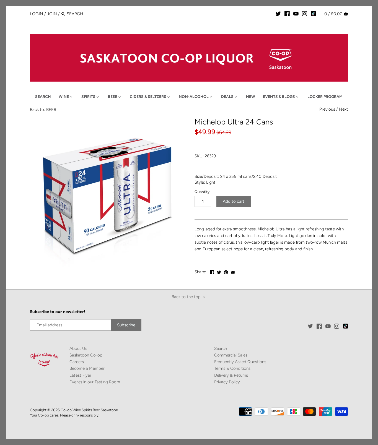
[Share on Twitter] (219, 271)
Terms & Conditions (232, 368)
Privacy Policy (227, 381)
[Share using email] (233, 271)
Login (36, 13)
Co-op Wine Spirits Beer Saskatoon (89, 410)
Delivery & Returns (231, 375)
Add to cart (233, 201)
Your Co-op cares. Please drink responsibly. (64, 415)
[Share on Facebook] (212, 271)
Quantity (202, 191)
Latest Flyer (80, 375)
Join (52, 13)
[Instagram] (304, 13)
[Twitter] (278, 13)
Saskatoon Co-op (85, 355)
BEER (51, 109)
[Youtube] (296, 13)
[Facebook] (287, 13)
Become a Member (87, 368)
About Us (78, 348)
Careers (76, 361)
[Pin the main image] (226, 271)
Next (343, 109)
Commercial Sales (230, 355)
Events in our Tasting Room (94, 381)
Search (220, 348)
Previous (327, 109)
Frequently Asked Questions (240, 361)
